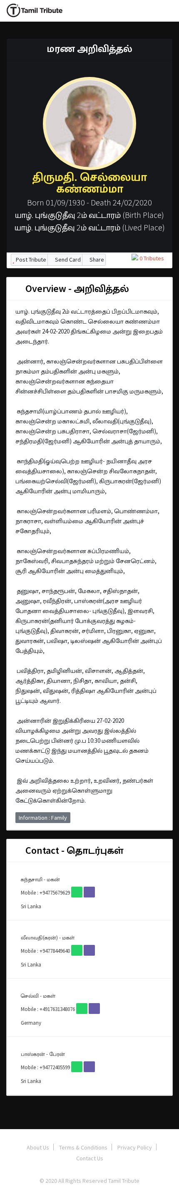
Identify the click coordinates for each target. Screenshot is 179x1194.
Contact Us (89, 1158)
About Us (38, 1147)
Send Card (67, 259)
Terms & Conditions (83, 1147)
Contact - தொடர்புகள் (73, 850)
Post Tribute (30, 259)
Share (96, 259)
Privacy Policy (134, 1147)
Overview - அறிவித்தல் (76, 288)
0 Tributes (151, 258)
